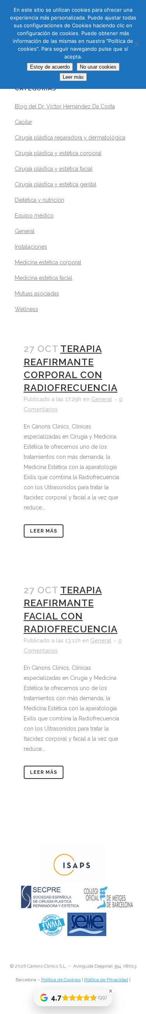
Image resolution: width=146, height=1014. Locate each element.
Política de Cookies (61, 979)
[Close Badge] (110, 991)
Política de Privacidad (106, 979)
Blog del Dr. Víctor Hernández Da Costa (65, 106)
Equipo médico (34, 215)
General (25, 231)
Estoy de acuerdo (50, 67)
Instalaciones (31, 247)
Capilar (23, 122)
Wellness (26, 309)
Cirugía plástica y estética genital (56, 184)
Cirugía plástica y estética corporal (58, 153)
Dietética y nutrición (39, 200)
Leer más (43, 531)
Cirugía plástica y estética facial (54, 169)
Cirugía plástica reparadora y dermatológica (70, 137)
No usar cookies (98, 67)
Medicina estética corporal (48, 262)
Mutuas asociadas (37, 293)
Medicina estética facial (43, 278)
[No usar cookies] (136, 44)
